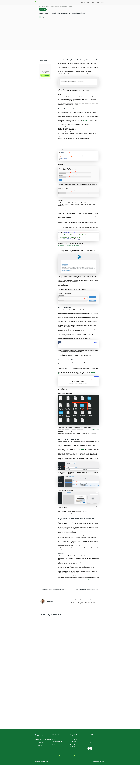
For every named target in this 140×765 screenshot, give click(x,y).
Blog (93, 2)
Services (88, 2)
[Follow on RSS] (91, 748)
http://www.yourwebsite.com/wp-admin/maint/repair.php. (70, 245)
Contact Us (103, 2)
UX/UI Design (72, 746)
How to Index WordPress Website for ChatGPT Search (51, 716)
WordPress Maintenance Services (58, 739)
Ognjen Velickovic (45, 17)
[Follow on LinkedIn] (89, 748)
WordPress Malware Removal (57, 741)
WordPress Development (56, 744)
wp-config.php (86, 120)
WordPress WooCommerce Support (58, 743)
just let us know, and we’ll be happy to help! (84, 579)
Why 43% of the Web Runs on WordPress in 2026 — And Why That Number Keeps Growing (57, 657)
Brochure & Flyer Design (74, 739)
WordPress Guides (45, 6)
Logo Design (72, 738)
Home (40, 6)
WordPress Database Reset (86, 333)
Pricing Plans (82, 2)
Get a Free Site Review (45, 75)
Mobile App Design (73, 744)
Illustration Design (73, 743)
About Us (97, 2)
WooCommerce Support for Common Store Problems (51, 704)
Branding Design (73, 741)
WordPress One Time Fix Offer (57, 738)
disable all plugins (80, 449)
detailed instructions (90, 145)
